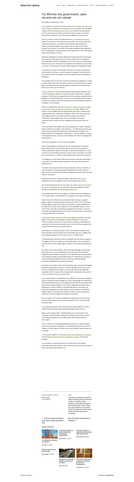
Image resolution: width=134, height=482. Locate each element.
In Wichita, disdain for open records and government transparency (66, 432)
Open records (46, 397)
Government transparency (83, 397)
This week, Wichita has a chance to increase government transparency (83, 461)
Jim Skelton (77, 401)
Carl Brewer (71, 397)
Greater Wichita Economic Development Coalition (63, 337)
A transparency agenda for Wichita (49, 441)
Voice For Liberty (29, 5)
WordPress (110, 475)
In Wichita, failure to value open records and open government (84, 431)
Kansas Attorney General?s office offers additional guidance (64, 217)
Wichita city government (83, 407)
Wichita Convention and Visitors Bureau (80, 409)
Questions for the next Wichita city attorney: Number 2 (66, 460)
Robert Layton (81, 405)
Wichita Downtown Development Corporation (76, 335)
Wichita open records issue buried (49, 450)
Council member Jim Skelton (51, 91)
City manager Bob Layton (81, 39)
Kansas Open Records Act (61, 31)
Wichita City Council (69, 28)
